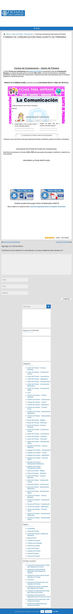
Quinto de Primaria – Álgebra (36, 420)
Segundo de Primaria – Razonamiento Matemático (35, 463)
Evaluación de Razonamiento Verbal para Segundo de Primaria (38, 566)
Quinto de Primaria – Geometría (37, 439)
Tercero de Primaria (33, 556)
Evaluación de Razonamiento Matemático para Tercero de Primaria (38, 596)
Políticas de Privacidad (34, 543)
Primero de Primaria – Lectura (36, 402)
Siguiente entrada (63, 242)
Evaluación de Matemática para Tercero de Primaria (37, 604)
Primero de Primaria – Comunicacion (38, 399)
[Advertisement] (51, 13)
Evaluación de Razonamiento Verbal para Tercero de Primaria (38, 591)
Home (8, 34)
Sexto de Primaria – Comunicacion (38, 484)
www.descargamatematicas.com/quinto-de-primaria (47, 206)
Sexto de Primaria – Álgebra (36, 471)
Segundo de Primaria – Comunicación (39, 450)
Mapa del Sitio (31, 538)
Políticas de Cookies (33, 540)
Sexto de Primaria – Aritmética (36, 473)
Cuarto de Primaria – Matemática (37, 379)
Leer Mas (55, 611)
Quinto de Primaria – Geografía (36, 436)
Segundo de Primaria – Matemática (38, 455)
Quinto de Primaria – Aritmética (37, 423)
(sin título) (30, 580)
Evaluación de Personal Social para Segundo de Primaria (38, 576)
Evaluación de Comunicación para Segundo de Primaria (37, 583)
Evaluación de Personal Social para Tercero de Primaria (38, 600)
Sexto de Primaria (32, 553)
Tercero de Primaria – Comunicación (38, 504)
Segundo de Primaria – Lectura (37, 453)
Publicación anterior (11, 242)
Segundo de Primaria (33, 551)
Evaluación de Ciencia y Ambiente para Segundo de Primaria (37, 587)
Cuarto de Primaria (33, 531)
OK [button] (42, 611)
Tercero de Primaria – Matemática (37, 507)
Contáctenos (31, 528)
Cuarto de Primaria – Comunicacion (38, 376)
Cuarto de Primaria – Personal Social (38, 381)
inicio (29, 393)
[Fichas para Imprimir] (13, 15)
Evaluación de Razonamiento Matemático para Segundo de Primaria (36, 571)
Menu (38, 28)
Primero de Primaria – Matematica (38, 405)
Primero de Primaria (33, 546)
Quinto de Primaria (35, 71)
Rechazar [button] (48, 611)
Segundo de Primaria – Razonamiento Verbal (34, 467)
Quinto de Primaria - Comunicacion (22, 34)
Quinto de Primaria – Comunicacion (38, 434)
